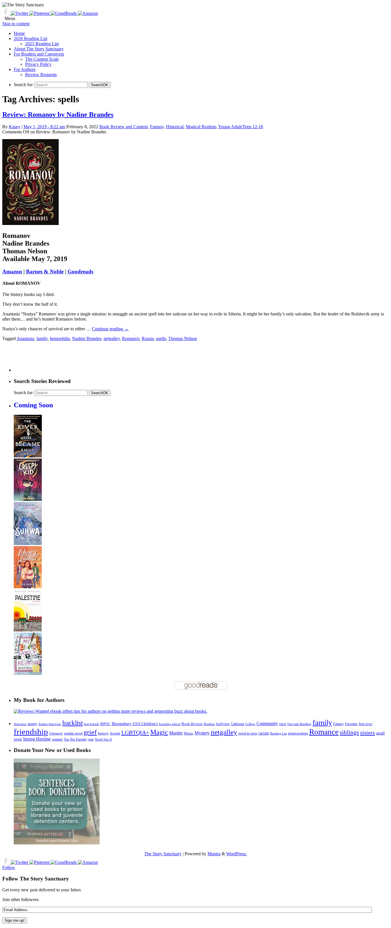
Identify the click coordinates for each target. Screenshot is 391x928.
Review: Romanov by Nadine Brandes (57, 114)
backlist (72, 722)
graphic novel (73, 733)
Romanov (130, 338)
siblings (349, 732)
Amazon (12, 271)
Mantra (214, 853)
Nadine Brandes (86, 338)
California (237, 724)
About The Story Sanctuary (39, 48)
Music (188, 733)
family (42, 338)
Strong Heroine (37, 739)
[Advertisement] (118, 359)
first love (365, 724)
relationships (298, 733)
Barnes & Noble (45, 271)
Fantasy (157, 126)
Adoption (20, 724)
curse (282, 724)
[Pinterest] (40, 13)
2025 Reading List (42, 43)
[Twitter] (20, 13)
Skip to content (15, 23)
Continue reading (110, 328)
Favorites (351, 724)
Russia (148, 338)
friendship (31, 731)
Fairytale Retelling (299, 724)
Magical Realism (201, 126)
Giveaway (56, 733)
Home (19, 33)
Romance (324, 732)
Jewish (115, 733)
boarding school (169, 724)
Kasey (14, 126)
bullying (223, 724)
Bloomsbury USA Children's (135, 723)
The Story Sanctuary (162, 853)
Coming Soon (33, 405)
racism (263, 733)
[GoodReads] (64, 13)
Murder (176, 733)
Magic (159, 732)
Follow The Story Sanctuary (35, 879)
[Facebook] (6, 13)
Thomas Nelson (182, 338)
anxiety (32, 724)
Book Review (192, 724)
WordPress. (236, 853)
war (91, 739)
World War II (103, 739)
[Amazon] (88, 13)
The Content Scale (42, 59)
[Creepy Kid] (28, 499)
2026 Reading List (30, 38)
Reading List (278, 733)
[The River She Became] (28, 455)
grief (90, 732)
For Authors (24, 69)
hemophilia (60, 338)
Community (267, 723)
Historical (174, 126)
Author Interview (49, 724)
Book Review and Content (123, 126)
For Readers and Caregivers (39, 54)
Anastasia (25, 338)
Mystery (202, 732)
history (103, 733)
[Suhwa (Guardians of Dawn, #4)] (28, 543)
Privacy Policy (38, 64)
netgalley (112, 338)
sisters (367, 732)
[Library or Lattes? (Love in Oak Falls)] (28, 586)
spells (161, 338)
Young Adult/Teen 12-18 (240, 126)
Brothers (209, 724)
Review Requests (41, 74)
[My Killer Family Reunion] (28, 673)
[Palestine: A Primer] (28, 629)
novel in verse (247, 733)
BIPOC (105, 724)
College (250, 724)
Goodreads (80, 271)
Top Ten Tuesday (75, 739)
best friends (91, 724)
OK (99, 85)
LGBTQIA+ (135, 732)
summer (57, 739)
